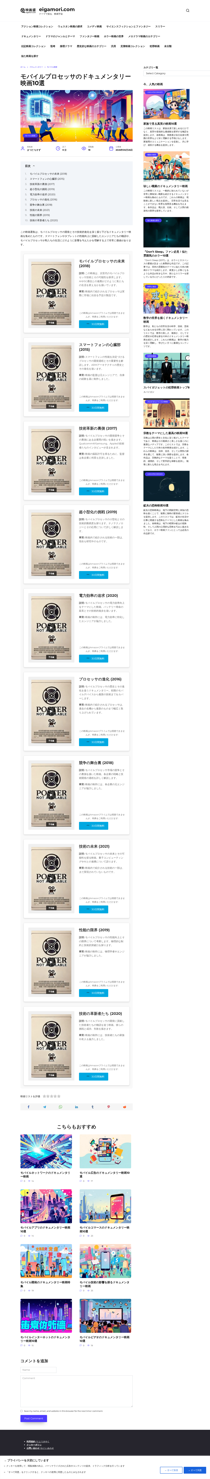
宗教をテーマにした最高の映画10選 (165, 433)
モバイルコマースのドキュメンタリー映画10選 (104, 1229)
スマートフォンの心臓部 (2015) (47, 178)
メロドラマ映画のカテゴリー (144, 36)
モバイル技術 (30, 136)
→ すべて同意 (195, 1470)
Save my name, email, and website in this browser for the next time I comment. (63, 1411)
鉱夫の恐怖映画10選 (155, 505)
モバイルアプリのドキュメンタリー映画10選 (45, 1229)
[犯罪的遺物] (166, 381)
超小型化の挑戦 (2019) (42, 189)
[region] (105, 1467)
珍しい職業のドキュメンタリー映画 (165, 186)
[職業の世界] (166, 179)
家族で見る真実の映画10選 (160, 123)
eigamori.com (57, 9)
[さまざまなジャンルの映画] (166, 426)
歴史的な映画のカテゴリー (91, 46)
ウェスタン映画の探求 (70, 26)
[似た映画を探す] (166, 245)
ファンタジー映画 (89, 36)
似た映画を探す (29, 56)
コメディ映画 (94, 26)
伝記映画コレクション (33, 46)
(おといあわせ (40, 1448)
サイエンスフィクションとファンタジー (128, 26)
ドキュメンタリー (31, 36)
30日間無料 (97, 324)
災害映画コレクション (133, 46)
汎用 (113, 46)
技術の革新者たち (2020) (44, 220)
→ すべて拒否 (171, 1470)
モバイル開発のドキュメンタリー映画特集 (45, 1284)
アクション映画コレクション (37, 26)
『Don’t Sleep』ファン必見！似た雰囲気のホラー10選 (165, 253)
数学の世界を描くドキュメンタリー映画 (165, 319)
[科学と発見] (166, 311)
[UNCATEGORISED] (166, 117)
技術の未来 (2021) (40, 210)
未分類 (168, 46)
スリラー (160, 26)
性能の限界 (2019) (40, 215)
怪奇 (52, 46)
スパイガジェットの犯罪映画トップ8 (166, 387)
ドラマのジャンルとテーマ (60, 36)
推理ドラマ (66, 46)
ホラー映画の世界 (114, 36)
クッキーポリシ (34, 1444)
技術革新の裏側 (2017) (42, 184)
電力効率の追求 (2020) (42, 194)
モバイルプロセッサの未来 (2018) (48, 173)
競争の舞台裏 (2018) (41, 204)
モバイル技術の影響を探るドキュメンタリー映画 (104, 1284)
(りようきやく (38, 1441)
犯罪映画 (155, 46)
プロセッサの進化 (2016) (43, 199)
